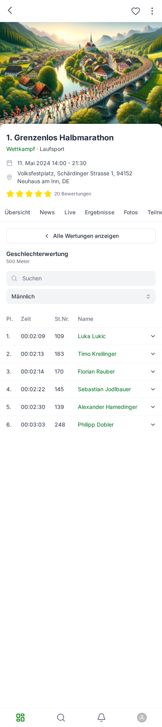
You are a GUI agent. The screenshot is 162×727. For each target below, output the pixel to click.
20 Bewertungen (72, 194)
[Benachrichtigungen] (101, 717)
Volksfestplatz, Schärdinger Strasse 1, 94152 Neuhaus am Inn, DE (75, 177)
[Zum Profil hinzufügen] (135, 11)
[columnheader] (9, 319)
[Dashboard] (20, 717)
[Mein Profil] (142, 717)
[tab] (17, 212)
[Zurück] (9, 10)
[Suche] (60, 717)
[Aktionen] (152, 11)
